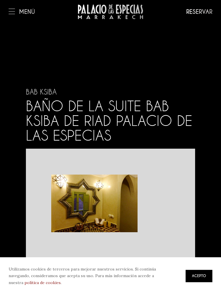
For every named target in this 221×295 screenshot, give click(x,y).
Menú (27, 12)
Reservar (199, 12)
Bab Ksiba (41, 91)
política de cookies (42, 282)
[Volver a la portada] (110, 12)
